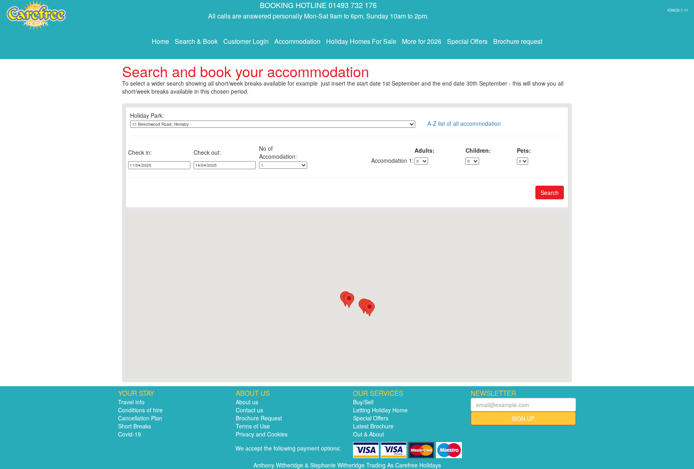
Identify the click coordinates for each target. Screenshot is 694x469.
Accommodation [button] (297, 41)
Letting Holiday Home (380, 410)
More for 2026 (421, 41)
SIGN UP (523, 418)
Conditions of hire (140, 410)
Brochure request (517, 41)
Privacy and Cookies (262, 434)
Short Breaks (134, 426)
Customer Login (246, 41)
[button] (349, 300)
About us (247, 402)
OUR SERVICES (378, 393)
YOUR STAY (136, 393)
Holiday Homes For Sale (361, 41)
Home (160, 41)
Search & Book (196, 41)
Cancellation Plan (140, 418)
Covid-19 (129, 434)
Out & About (368, 434)
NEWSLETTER (493, 393)
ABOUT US (253, 393)
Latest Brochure (373, 426)
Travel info (131, 402)
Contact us (249, 410)
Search (550, 192)
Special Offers (467, 41)
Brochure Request (259, 418)
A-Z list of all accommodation (464, 123)
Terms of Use (253, 426)
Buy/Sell (363, 402)
